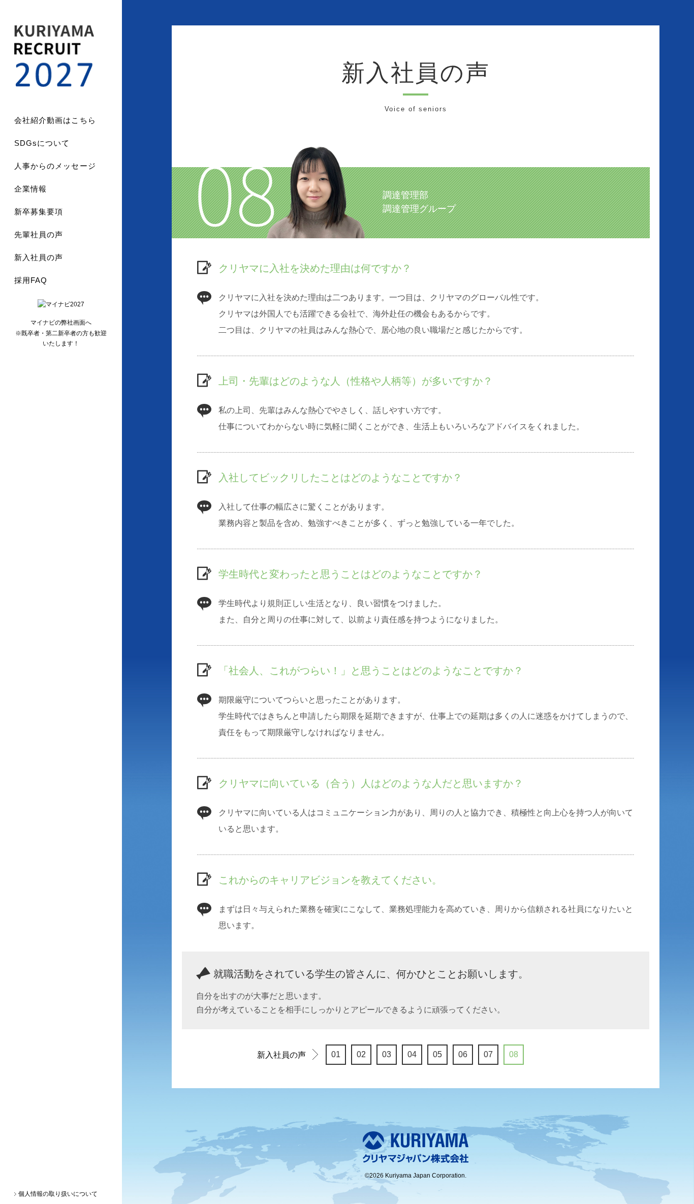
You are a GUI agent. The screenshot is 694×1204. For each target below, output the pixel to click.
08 (513, 1054)
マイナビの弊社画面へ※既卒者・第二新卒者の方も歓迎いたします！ (61, 333)
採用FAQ (30, 280)
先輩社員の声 (38, 234)
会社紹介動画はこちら (55, 120)
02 (361, 1054)
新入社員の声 (38, 257)
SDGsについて (42, 143)
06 (462, 1054)
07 (488, 1054)
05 (437, 1054)
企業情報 (30, 189)
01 (335, 1054)
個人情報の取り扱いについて (58, 1194)
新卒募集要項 (38, 211)
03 (386, 1054)
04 (412, 1054)
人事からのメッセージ (55, 166)
